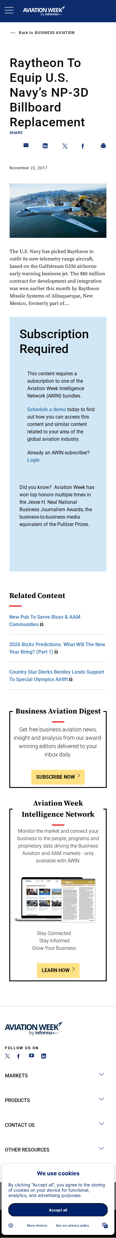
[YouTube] (31, 1057)
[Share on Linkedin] (45, 147)
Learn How (56, 970)
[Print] (103, 147)
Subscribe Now (55, 777)
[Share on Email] (26, 147)
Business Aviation (55, 33)
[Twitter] (7, 1057)
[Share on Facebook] (84, 147)
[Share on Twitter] (65, 147)
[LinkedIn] (43, 1057)
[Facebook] (19, 1057)
